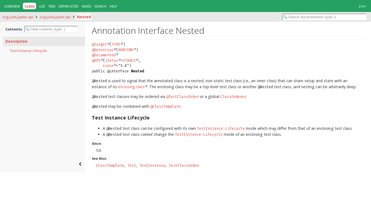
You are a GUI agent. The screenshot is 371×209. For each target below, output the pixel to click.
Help (113, 6)
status (111, 60)
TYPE (116, 44)
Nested (84, 16)
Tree (51, 6)
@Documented (104, 55)
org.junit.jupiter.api (17, 16)
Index (86, 6)
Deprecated (68, 6)
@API (96, 60)
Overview (12, 6)
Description (16, 41)
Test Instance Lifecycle (28, 50)
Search (100, 6)
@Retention (103, 50)
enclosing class (131, 86)
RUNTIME (125, 50)
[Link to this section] (153, 117)
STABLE (129, 60)
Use (42, 6)
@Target (99, 44)
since (108, 65)
